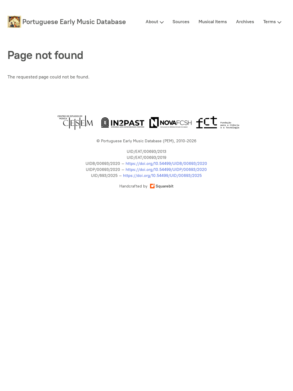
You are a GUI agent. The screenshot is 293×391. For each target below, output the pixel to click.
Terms (269, 21)
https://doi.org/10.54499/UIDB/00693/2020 (166, 163)
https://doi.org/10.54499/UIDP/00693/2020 (166, 169)
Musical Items (213, 21)
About (152, 21)
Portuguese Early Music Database (74, 21)
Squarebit (164, 186)
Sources (181, 21)
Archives (245, 21)
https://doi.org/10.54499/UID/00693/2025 (162, 175)
